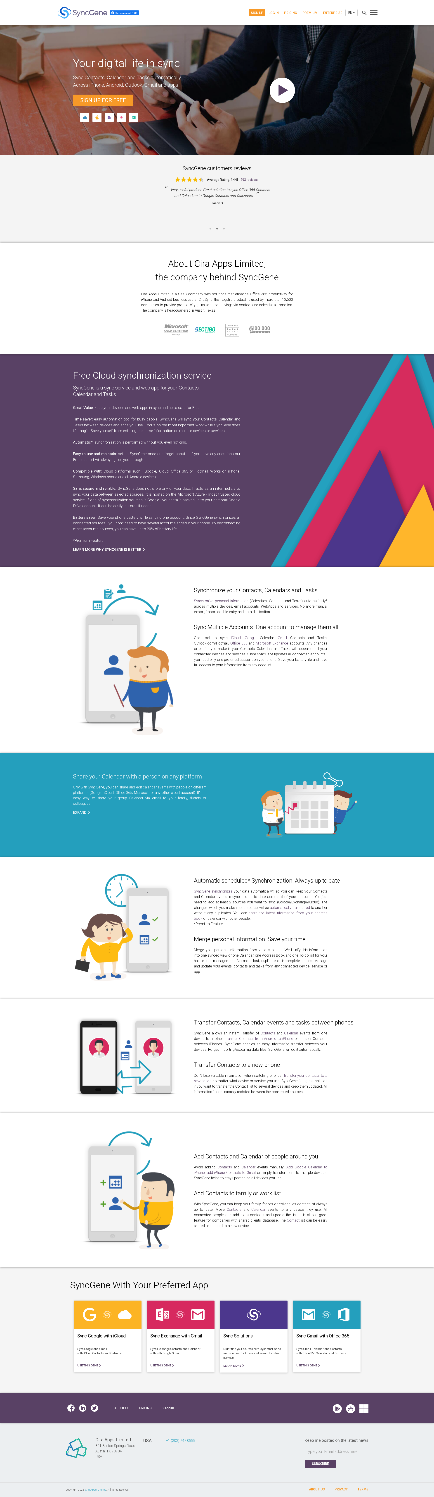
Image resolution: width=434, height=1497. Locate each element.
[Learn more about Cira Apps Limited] (76, 1458)
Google (251, 638)
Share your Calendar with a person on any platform (137, 776)
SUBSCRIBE (320, 1464)
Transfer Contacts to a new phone (237, 1064)
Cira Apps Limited (229, 263)
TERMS (362, 1489)
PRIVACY (341, 1489)
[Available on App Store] (352, 1408)
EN (350, 12)
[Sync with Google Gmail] (133, 117)
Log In (274, 13)
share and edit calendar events (143, 787)
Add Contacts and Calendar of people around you (256, 1156)
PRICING (290, 13)
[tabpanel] (217, 199)
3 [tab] (224, 231)
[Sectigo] (205, 330)
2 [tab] (217, 231)
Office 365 (239, 643)
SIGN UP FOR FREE (103, 100)
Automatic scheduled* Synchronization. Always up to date (267, 880)
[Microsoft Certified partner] (176, 330)
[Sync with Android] (121, 117)
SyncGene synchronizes (213, 891)
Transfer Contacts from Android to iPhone (259, 1038)
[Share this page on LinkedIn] (82, 1408)
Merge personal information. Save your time (250, 939)
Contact (293, 1220)
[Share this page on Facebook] (71, 1408)
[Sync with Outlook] (109, 117)
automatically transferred (290, 907)
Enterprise (332, 13)
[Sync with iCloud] (84, 117)
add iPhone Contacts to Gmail (231, 1172)
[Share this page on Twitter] (94, 1408)
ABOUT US (317, 1489)
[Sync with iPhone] (96, 117)
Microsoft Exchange (272, 643)
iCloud (236, 638)
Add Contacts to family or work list (237, 1193)
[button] (82, 812)
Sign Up (257, 13)
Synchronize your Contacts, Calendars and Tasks (256, 590)
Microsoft (141, 792)
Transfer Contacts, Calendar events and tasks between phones (274, 1022)
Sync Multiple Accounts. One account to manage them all (266, 627)
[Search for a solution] (363, 12)
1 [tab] (210, 231)
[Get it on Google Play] (339, 1408)
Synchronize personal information (221, 601)
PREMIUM (310, 13)
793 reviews (249, 179)
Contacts (268, 1033)
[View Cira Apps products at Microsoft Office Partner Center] (363, 1408)
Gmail (282, 638)
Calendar (291, 1033)
